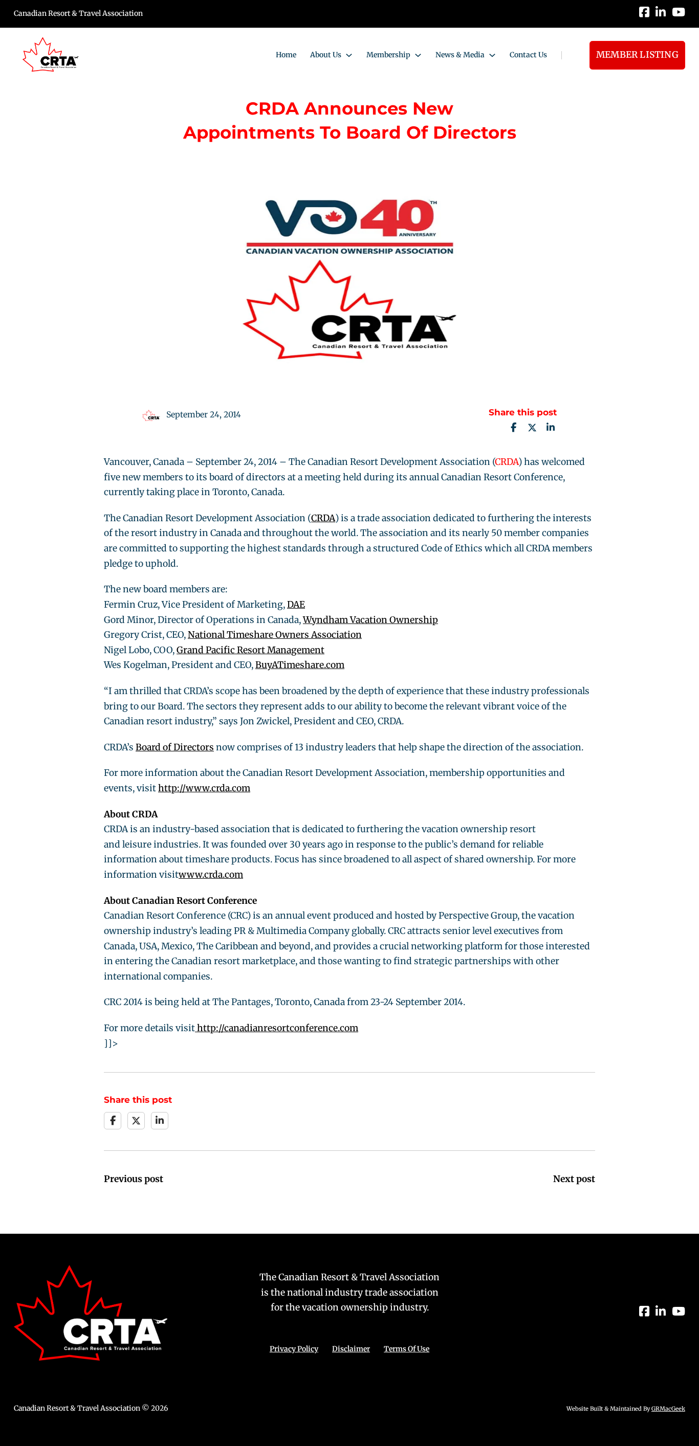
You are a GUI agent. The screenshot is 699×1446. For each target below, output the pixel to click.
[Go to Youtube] (678, 13)
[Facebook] (514, 427)
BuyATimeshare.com (299, 665)
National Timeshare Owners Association (275, 634)
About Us (325, 54)
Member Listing (637, 54)
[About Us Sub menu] (349, 55)
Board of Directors (175, 747)
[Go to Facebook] (644, 13)
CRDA (506, 462)
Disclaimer (351, 1348)
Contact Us (528, 54)
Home (286, 54)
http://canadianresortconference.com (276, 1028)
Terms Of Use (406, 1348)
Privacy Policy (294, 1348)
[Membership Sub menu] (418, 55)
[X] (532, 427)
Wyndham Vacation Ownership (370, 620)
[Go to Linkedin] (661, 13)
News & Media (460, 54)
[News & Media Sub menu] (492, 55)
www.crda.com (211, 874)
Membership (388, 54)
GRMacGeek (668, 1408)
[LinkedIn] (550, 427)
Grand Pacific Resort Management (250, 650)
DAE (296, 604)
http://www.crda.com (204, 788)
